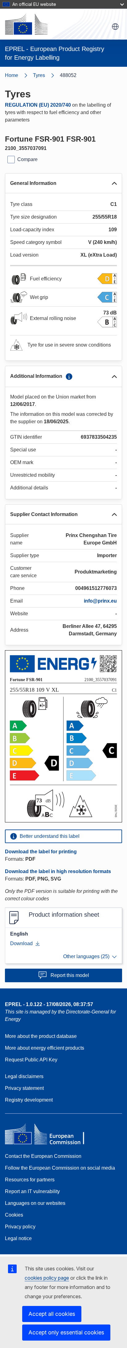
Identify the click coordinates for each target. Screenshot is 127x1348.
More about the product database (41, 1036)
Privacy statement (24, 1088)
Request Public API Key (31, 1059)
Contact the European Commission (43, 1156)
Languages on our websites (35, 1203)
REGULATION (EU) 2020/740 (38, 105)
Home (11, 75)
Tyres (39, 75)
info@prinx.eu (100, 601)
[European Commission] (26, 24)
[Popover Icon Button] (69, 376)
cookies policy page (47, 1278)
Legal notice (18, 1238)
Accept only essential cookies (66, 1332)
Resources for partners (30, 1179)
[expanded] (114, 183)
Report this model (70, 975)
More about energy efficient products (44, 1048)
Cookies (14, 1215)
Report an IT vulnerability (32, 1191)
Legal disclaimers (24, 1076)
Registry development (29, 1100)
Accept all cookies (51, 1314)
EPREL (49, 1004)
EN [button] (115, 26)
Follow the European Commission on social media (60, 1168)
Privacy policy (20, 1226)
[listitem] (46, 75)
